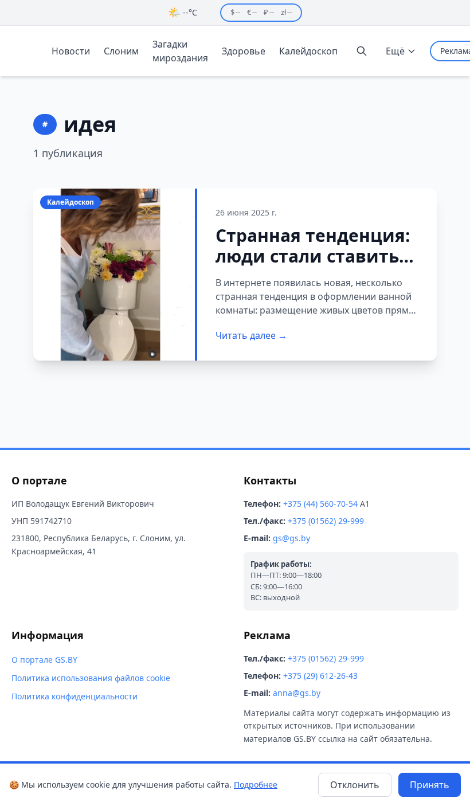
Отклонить (354, 784)
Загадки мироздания (180, 51)
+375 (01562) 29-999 (326, 520)
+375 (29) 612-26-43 (320, 675)
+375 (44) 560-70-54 (320, 503)
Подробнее (255, 784)
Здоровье (243, 51)
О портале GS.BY (44, 659)
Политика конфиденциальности (74, 696)
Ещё (395, 51)
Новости (71, 51)
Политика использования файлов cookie (90, 677)
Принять (429, 784)
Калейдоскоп (308, 51)
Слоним (121, 51)
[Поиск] (361, 51)
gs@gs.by (291, 538)
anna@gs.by (296, 692)
